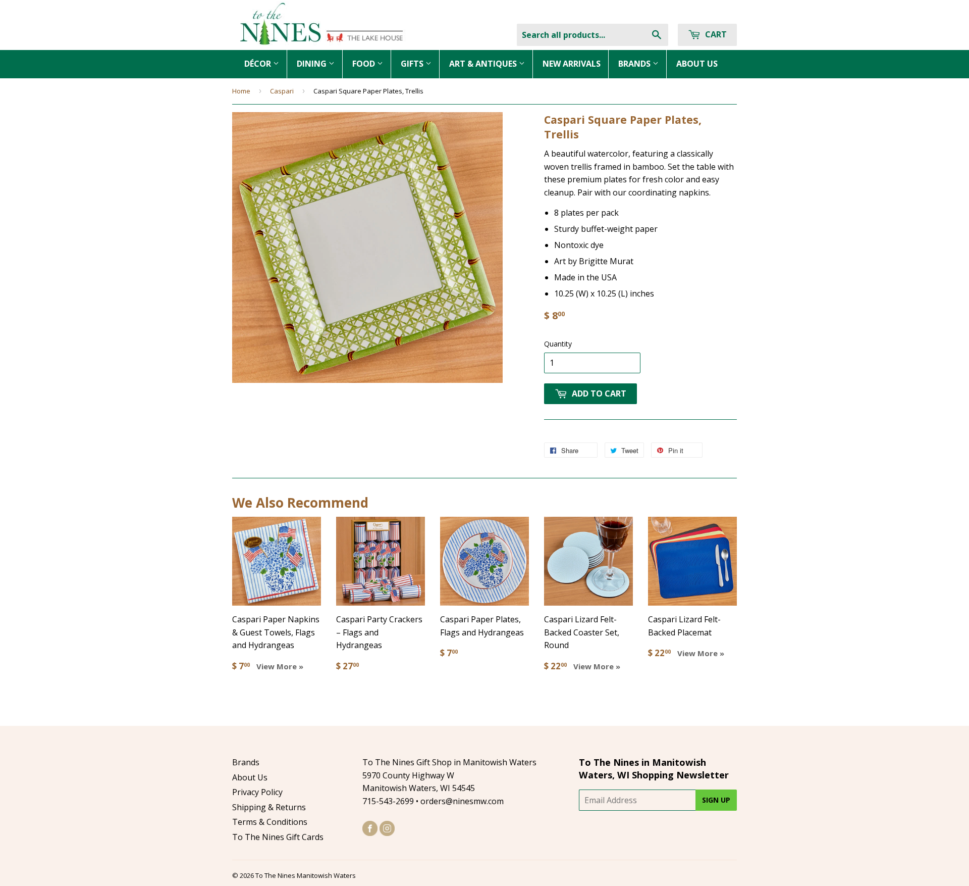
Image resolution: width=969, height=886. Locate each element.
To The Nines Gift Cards (278, 837)
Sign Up (716, 800)
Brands (245, 762)
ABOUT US (697, 63)
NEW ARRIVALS (572, 63)
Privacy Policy (257, 792)
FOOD (364, 63)
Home (241, 90)
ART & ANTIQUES (484, 63)
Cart (715, 34)
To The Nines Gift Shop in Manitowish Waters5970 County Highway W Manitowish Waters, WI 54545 (449, 775)
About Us (249, 777)
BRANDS (635, 63)
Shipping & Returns (269, 807)
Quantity (558, 344)
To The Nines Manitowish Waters (305, 875)
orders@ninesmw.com (462, 801)
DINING (313, 63)
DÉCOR (258, 63)
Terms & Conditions (269, 821)
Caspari (282, 90)
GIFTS (413, 63)
